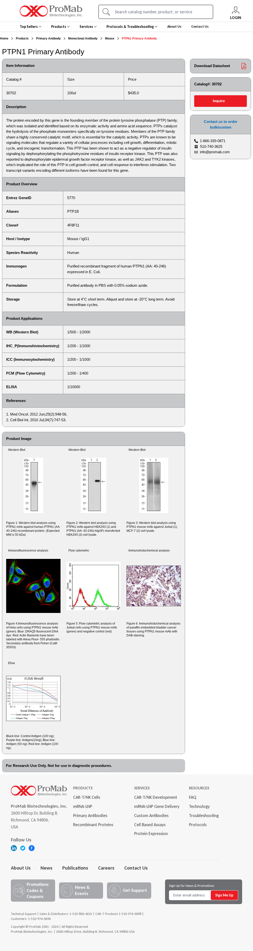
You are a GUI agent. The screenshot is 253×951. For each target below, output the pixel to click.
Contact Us (136, 868)
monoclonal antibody (83, 38)
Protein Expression (151, 833)
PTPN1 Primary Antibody (139, 38)
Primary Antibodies (90, 815)
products (22, 38)
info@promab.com (215, 152)
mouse (109, 38)
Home (4, 38)
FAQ (192, 797)
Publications (75, 868)
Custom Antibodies (151, 815)
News (46, 868)
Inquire (219, 101)
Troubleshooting (204, 815)
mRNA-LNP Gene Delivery (156, 806)
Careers (106, 868)
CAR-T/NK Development (155, 797)
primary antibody (48, 38)
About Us (21, 868)
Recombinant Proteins (93, 824)
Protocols (198, 824)
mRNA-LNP (82, 806)
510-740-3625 (211, 146)
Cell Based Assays (150, 824)
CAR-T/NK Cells (86, 797)
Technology (199, 806)
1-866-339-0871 (212, 141)
